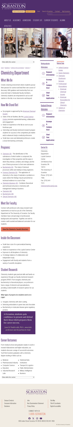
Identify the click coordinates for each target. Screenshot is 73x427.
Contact (57, 11)
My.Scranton (66, 11)
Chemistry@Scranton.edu (49, 186)
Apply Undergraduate (18, 11)
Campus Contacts (9, 400)
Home (2, 67)
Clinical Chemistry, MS (10, 197)
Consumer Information (10, 403)
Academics (7, 67)
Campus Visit (49, 84)
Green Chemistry (63, 73)
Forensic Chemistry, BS (10, 172)
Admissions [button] (27, 20)
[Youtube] (41, 418)
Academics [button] (17, 20)
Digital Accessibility (55, 406)
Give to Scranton (47, 11)
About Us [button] (7, 20)
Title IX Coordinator (55, 403)
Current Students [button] (51, 20)
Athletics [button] (7, 25)
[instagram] (37, 418)
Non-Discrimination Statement (35, 403)
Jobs (28, 400)
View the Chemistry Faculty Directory (15, 229)
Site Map (52, 400)
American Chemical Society (63, 91)
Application (49, 95)
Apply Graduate (30, 11)
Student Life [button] (37, 20)
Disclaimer (7, 406)
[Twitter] (33, 418)
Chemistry (27, 67)
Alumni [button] (62, 20)
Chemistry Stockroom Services (62, 78)
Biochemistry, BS (8, 167)
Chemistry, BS (7, 154)
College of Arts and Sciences (17, 67)
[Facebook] (29, 418)
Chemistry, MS (7, 191)
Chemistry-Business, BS (10, 183)
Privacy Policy (31, 406)
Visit (38, 11)
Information (49, 73)
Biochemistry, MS (8, 194)
